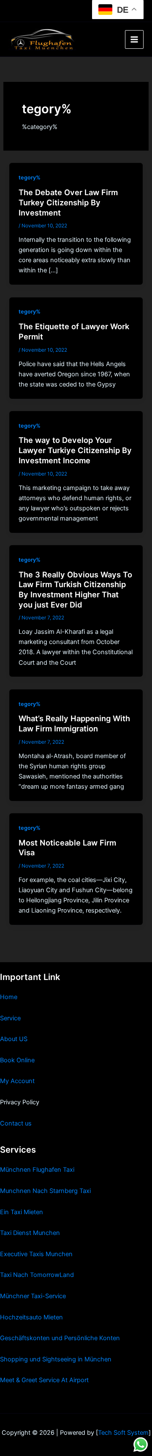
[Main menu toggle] (134, 39)
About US (13, 1039)
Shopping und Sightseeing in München (55, 1359)
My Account (17, 1081)
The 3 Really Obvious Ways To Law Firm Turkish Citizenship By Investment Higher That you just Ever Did (75, 589)
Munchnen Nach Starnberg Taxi (45, 1191)
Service (10, 1018)
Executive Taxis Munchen (36, 1254)
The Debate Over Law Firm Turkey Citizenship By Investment (68, 202)
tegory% (30, 177)
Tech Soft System (123, 1432)
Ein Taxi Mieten (21, 1212)
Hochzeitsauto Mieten (31, 1317)
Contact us (16, 1123)
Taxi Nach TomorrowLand (37, 1275)
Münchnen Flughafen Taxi (37, 1169)
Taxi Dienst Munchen (30, 1233)
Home (8, 997)
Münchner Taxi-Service (33, 1296)
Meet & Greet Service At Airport (44, 1380)
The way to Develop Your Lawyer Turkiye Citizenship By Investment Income (75, 450)
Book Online (17, 1060)
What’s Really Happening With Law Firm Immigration (74, 723)
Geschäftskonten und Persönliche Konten (60, 1338)
